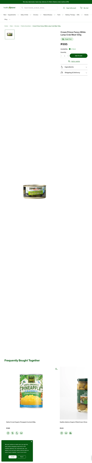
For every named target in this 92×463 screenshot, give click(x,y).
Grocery (17, 26)
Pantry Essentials (26, 26)
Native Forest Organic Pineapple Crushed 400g (20, 422)
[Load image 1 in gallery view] (9, 34)
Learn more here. (22, 452)
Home (6, 26)
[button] (13, 15)
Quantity (63, 52)
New (11, 26)
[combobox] (39, 8)
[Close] (31, 441)
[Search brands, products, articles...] (22, 8)
